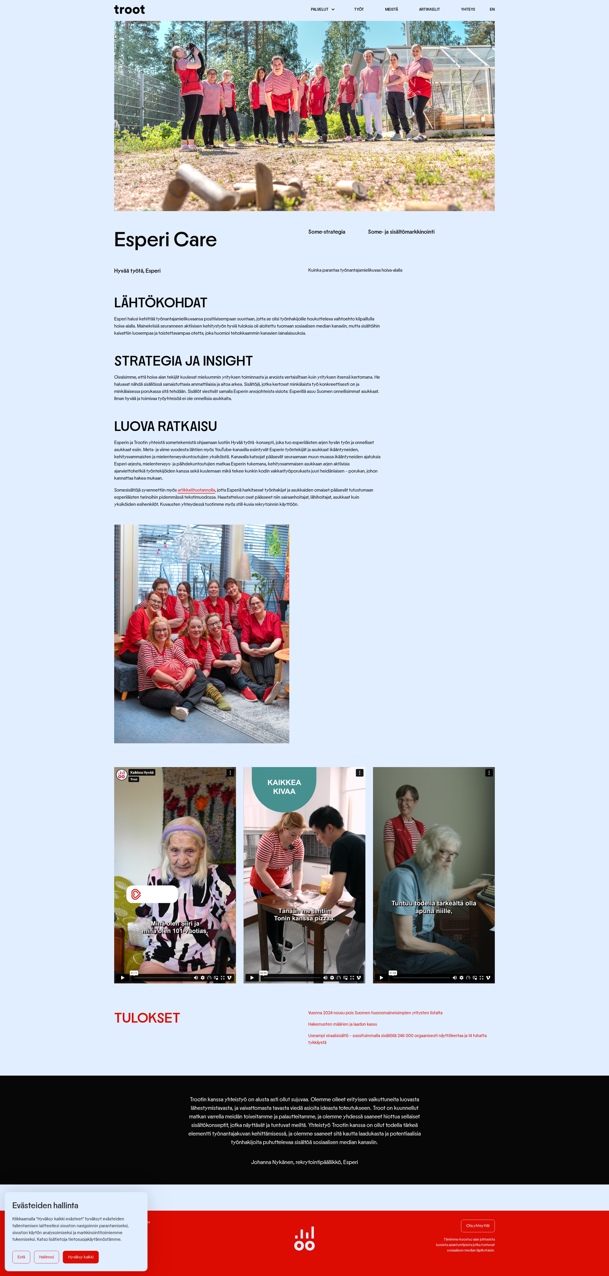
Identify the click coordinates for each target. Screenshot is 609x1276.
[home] (129, 9)
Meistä (391, 9)
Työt (359, 9)
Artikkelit (429, 9)
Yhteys (468, 9)
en (492, 9)
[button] (322, 9)
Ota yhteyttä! (478, 1226)
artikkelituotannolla (196, 490)
